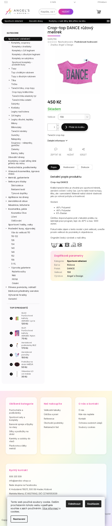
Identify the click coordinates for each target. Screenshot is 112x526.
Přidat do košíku (76, 127)
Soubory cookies (87, 427)
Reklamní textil (18, 189)
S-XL (13, 263)
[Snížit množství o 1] (57, 128)
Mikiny (14, 123)
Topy (13, 68)
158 (12, 259)
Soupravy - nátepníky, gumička (22, 144)
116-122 (14, 236)
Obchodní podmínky (53, 423)
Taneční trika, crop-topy (23, 88)
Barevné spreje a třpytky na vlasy (21, 425)
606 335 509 (15, 476)
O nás (53, 2)
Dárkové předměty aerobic (23, 291)
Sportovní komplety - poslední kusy (22, 63)
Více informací (50, 508)
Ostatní (15, 283)
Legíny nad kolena (20, 111)
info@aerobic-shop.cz (20, 480)
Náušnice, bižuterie (19, 205)
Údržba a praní (51, 414)
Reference (49, 418)
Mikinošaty (16, 127)
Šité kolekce (17, 185)
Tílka (13, 80)
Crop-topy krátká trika (22, 92)
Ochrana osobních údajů (90, 423)
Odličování (16, 220)
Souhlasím (93, 503)
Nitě (14, 275)
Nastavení (19, 519)
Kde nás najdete (86, 414)
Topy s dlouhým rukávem (23, 76)
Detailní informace (56, 140)
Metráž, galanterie (18, 177)
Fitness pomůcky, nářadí (22, 287)
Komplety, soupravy (20, 42)
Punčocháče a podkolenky (16, 411)
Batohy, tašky (17, 153)
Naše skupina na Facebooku (23, 485)
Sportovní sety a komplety (17, 418)
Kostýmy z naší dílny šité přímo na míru (22, 162)
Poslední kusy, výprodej (21, 228)
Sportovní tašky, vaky (20, 224)
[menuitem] (14, 21)
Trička (14, 84)
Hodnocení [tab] (68, 167)
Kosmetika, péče (17, 209)
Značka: (61, 44)
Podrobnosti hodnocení (86, 42)
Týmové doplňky (19, 193)
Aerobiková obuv (18, 201)
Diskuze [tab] (85, 167)
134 (12, 244)
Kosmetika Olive (19, 213)
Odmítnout (74, 503)
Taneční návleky (19, 131)
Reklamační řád (51, 427)
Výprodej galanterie (20, 267)
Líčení (14, 216)
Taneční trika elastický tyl (24, 96)
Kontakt (82, 418)
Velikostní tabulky (52, 410)
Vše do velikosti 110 (20, 232)
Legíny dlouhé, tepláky (22, 119)
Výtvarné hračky (17, 295)
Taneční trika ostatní (21, 100)
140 (13, 248)
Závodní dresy (16, 157)
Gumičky (15, 135)
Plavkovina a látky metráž (18, 447)
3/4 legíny (16, 115)
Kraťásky (15, 107)
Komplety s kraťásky (21, 46)
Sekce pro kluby (17, 181)
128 (12, 240)
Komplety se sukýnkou (23, 58)
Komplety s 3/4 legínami (23, 50)
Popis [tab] (54, 167)
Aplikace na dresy (18, 197)
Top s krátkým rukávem (22, 72)
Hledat (66, 11)
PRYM (15, 279)
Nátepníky (16, 139)
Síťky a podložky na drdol (18, 432)
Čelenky (15, 149)
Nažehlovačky (19, 271)
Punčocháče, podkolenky (22, 167)
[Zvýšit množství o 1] (57, 125)
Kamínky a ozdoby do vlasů (19, 440)
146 (13, 252)
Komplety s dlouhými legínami (26, 54)
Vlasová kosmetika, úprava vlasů (24, 172)
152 (12, 256)
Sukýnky (15, 103)
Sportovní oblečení (19, 38)
